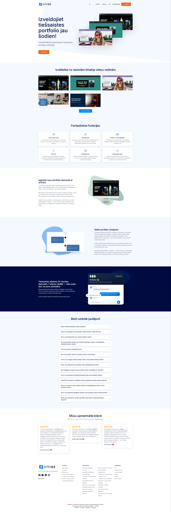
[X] (42, 475)
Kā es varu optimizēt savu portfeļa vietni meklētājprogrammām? (80, 365)
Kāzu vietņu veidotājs (87, 489)
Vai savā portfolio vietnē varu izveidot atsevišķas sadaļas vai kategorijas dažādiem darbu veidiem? (82, 343)
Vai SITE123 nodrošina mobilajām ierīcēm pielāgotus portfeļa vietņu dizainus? (84, 380)
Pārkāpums (88, 507)
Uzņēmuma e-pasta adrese (105, 474)
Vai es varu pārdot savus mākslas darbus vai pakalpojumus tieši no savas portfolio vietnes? (83, 386)
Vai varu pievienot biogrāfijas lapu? (71, 349)
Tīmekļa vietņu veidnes (68, 476)
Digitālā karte (101, 472)
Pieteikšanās (116, 4)
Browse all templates (85, 110)
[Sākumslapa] (90, 4)
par (115, 468)
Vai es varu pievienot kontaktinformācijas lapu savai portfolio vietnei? (81, 375)
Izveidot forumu (102, 476)
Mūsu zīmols (118, 478)
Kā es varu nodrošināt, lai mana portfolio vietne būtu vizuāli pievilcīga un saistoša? (82, 398)
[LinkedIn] (45, 475)
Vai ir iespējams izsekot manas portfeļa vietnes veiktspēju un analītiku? (82, 370)
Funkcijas (64, 470)
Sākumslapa (65, 468)
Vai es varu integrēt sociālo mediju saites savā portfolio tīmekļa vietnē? (82, 359)
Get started (126, 4)
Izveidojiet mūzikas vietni (88, 487)
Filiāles (116, 474)
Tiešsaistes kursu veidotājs (105, 478)
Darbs (119, 472)
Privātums (82, 507)
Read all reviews (99, 419)
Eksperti (117, 476)
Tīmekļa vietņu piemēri (68, 474)
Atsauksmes (65, 472)
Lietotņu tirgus (68, 478)
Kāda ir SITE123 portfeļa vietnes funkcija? (73, 326)
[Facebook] (39, 475)
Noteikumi (77, 507)
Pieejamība (93, 507)
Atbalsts (104, 4)
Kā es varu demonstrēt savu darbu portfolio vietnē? (76, 337)
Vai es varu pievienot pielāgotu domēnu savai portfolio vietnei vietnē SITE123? (84, 392)
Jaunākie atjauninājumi (68, 480)
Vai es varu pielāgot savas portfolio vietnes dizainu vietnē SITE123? (81, 331)
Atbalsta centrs (119, 470)
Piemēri (98, 4)
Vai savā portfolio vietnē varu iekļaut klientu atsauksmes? (78, 354)
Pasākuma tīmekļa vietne (88, 485)
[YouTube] (48, 475)
